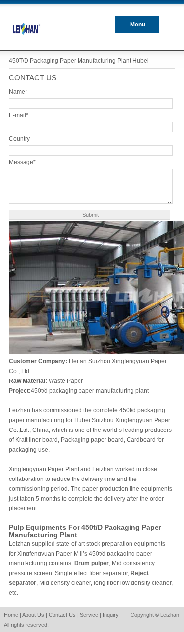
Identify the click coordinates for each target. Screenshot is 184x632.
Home (11, 615)
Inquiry (111, 615)
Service (89, 615)
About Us (33, 615)
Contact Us (62, 615)
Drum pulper (91, 563)
